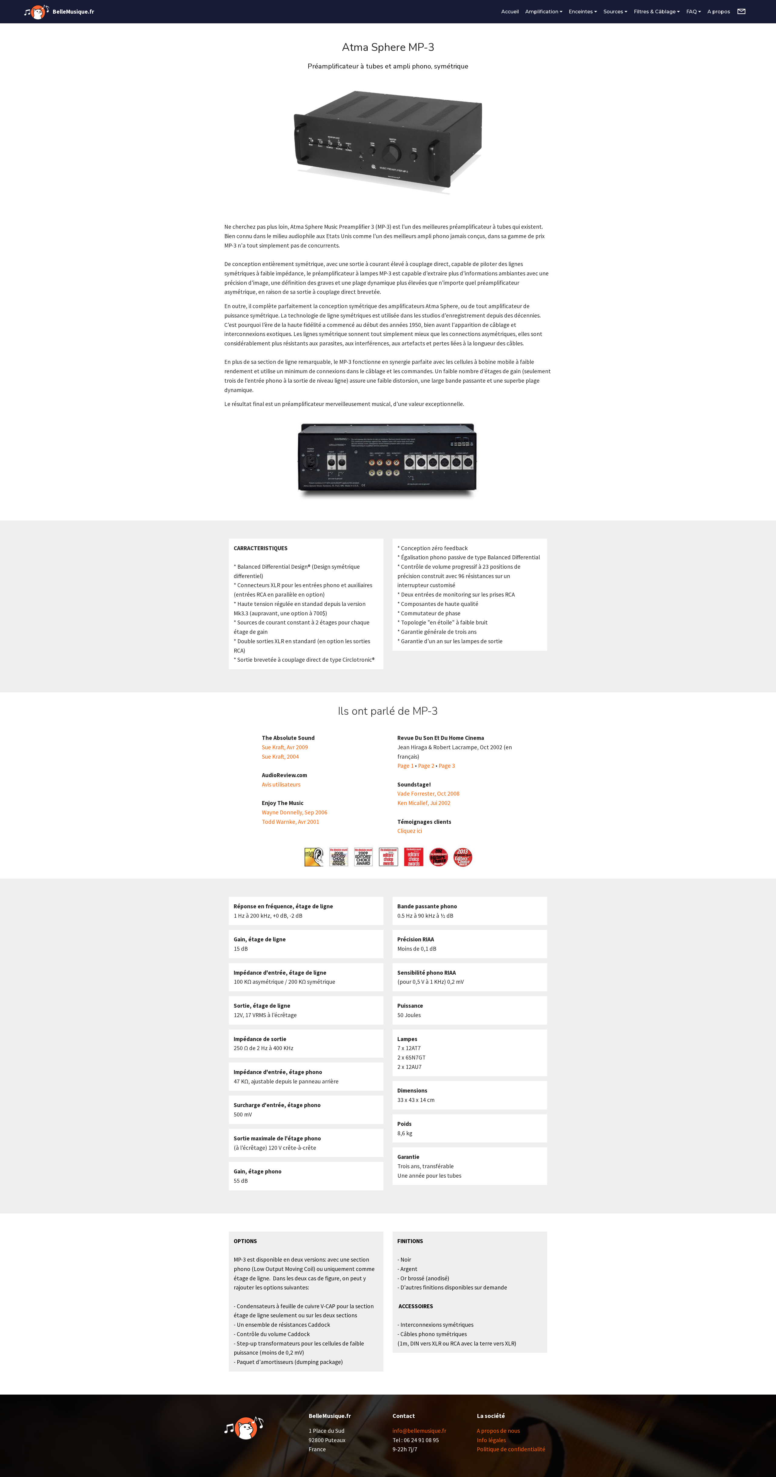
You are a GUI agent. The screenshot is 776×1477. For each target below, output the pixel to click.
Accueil (510, 12)
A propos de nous (498, 1430)
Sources (613, 12)
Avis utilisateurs (281, 784)
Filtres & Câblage (655, 12)
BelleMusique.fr (73, 12)
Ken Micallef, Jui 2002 (423, 803)
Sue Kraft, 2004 (280, 756)
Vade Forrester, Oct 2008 (428, 793)
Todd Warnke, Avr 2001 (290, 821)
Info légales (491, 1440)
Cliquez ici (409, 830)
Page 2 (426, 765)
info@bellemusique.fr (419, 1430)
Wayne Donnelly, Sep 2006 (294, 812)
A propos (719, 12)
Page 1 (405, 765)
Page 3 (447, 765)
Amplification (541, 12)
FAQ (691, 12)
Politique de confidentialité (511, 1449)
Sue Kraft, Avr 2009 (285, 747)
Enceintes (581, 12)
